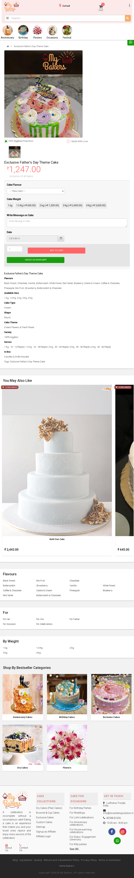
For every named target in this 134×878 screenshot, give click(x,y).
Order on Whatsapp (36, 260)
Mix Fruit (40, 580)
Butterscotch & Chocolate (48, 595)
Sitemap (40, 827)
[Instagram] (122, 832)
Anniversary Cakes (22, 717)
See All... (75, 849)
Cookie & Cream (44, 590)
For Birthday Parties (80, 808)
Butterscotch (9, 585)
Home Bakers (66, 866)
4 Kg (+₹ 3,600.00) (96, 205)
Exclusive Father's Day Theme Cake (31, 46)
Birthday (23, 37)
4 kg (38, 652)
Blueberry (107, 590)
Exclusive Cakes (111, 717)
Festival (67, 37)
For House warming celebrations (81, 831)
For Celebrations (44, 624)
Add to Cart (56, 250)
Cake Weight (14, 199)
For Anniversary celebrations (78, 823)
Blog (15, 860)
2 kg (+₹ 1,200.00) (49, 205)
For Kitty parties (78, 844)
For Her (6, 619)
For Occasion (9, 624)
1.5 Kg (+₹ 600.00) (26, 205)
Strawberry (42, 585)
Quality (38, 860)
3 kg (5, 652)
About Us (8, 849)
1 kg (10, 205)
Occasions (52, 37)
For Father (75, 619)
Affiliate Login (43, 836)
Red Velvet (8, 595)
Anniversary (7, 37)
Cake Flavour (14, 184)
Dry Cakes (22, 768)
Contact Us (23, 849)
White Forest (109, 585)
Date (9, 232)
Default (66, 6)
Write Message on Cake (20, 215)
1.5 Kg (39, 648)
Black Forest (9, 580)
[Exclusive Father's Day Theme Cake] (43, 94)
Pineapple (75, 590)
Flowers (37, 37)
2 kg (72, 648)
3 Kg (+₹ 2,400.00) (72, 205)
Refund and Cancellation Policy (61, 860)
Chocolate (74, 580)
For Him (40, 619)
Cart (101, 7)
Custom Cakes (44, 822)
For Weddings (77, 812)
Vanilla (73, 585)
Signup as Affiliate (46, 831)
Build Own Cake (57, 539)
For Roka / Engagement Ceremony (83, 838)
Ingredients (25, 860)
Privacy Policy (89, 860)
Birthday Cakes (67, 717)
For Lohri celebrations (82, 817)
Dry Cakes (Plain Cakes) (49, 808)
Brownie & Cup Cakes (47, 812)
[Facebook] (111, 832)
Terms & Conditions (109, 860)
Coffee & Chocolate (12, 590)
